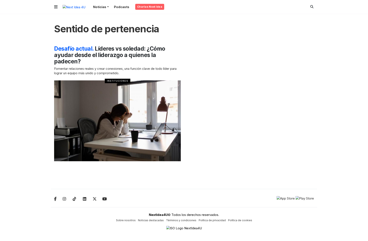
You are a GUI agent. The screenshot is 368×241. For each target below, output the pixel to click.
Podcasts (121, 7)
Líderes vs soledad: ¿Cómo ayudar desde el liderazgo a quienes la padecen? (109, 55)
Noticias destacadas (151, 220)
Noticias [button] (99, 7)
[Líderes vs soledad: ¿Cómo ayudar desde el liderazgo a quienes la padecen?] (117, 120)
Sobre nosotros (126, 220)
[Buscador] (312, 6)
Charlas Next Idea (149, 6)
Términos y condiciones (181, 220)
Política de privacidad (212, 220)
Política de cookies (240, 220)
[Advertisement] (284, 109)
